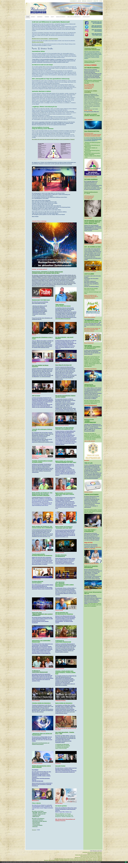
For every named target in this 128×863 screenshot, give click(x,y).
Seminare (39, 16)
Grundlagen (86, 16)
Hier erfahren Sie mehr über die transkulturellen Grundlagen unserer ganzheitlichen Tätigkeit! (53, 139)
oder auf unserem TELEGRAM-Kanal (96, 26)
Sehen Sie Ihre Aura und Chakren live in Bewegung (91, 856)
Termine (47, 16)
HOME (27, 16)
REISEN (33, 16)
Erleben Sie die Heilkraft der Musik (94, 853)
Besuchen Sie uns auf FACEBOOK (96, 22)
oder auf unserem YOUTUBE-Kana (97, 34)
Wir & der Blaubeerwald (73, 16)
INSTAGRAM (98, 31)
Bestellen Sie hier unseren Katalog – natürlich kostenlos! (45, 38)
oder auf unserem (97, 29)
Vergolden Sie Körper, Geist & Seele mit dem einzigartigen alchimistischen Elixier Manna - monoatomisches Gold (78, 858)
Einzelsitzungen (60, 16)
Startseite (34, 829)
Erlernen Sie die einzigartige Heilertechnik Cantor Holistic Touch (88, 854)
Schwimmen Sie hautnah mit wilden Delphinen (92, 852)
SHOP (52, 16)
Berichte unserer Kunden (37, 42)
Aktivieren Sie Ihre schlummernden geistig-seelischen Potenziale (88, 857)
